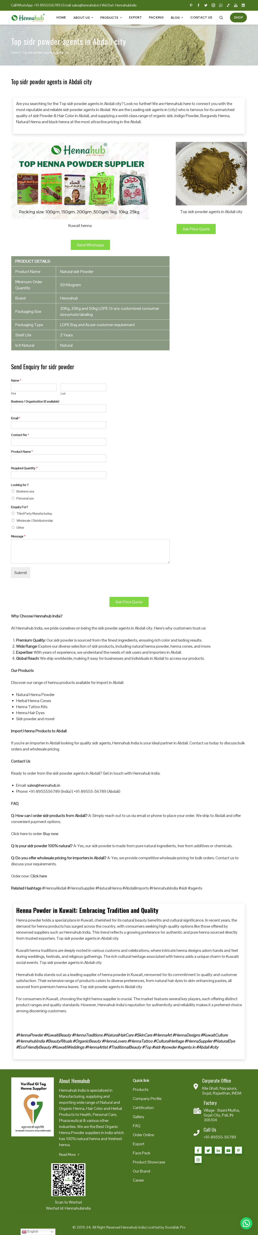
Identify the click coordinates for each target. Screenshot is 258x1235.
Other (20, 527)
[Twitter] (208, 1150)
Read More (67, 1154)
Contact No (20, 435)
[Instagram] (198, 1159)
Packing (156, 17)
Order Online (143, 1134)
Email (15, 418)
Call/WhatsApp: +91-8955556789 (35, 5)
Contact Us (201, 17)
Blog (175, 17)
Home (61, 17)
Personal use (25, 498)
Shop (238, 17)
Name (16, 381)
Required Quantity (24, 468)
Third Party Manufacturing (34, 513)
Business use (25, 491)
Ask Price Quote (196, 229)
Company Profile (147, 1098)
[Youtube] (228, 1150)
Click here (38, 876)
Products (109, 17)
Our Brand (141, 1171)
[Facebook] (198, 1150)
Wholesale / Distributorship (35, 520)
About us (81, 17)
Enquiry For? (19, 507)
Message (18, 536)
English (32, 1231)
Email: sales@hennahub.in (80, 5)
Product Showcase (149, 1162)
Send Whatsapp (90, 245)
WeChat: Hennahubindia (119, 5)
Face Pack (141, 1153)
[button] (246, 1223)
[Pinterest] (238, 1150)
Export (135, 17)
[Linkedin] (218, 1150)
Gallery (138, 1116)
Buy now (50, 833)
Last (63, 393)
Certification (143, 1107)
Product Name (22, 452)
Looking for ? (20, 485)
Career (138, 1180)
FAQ (136, 1125)
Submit (20, 572)
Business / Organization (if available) (35, 402)
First (13, 393)
